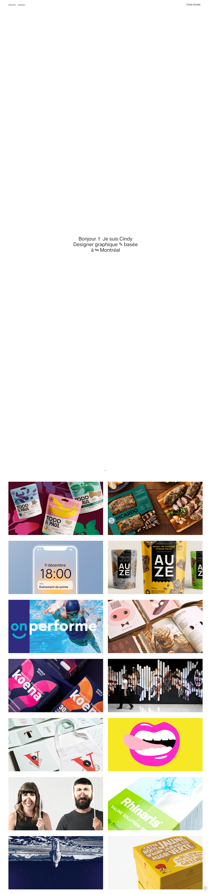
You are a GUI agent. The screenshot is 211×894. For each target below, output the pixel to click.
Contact (21, 5)
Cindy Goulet (193, 4)
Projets (12, 5)
